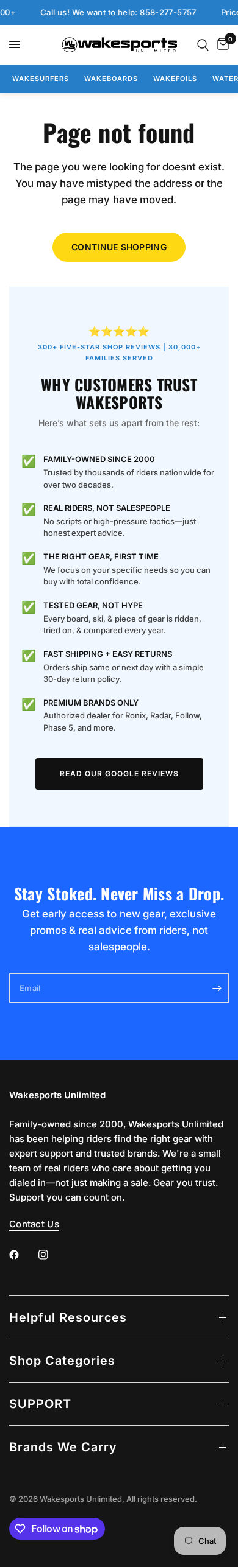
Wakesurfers (40, 78)
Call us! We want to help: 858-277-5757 (112, 12)
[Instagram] (51, 1254)
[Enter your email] (216, 988)
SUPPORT (40, 1404)
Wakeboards (111, 78)
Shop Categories (62, 1360)
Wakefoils (175, 78)
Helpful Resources (68, 1317)
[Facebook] (22, 1254)
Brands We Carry (63, 1447)
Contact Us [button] (34, 1224)
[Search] (203, 45)
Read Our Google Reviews (119, 773)
